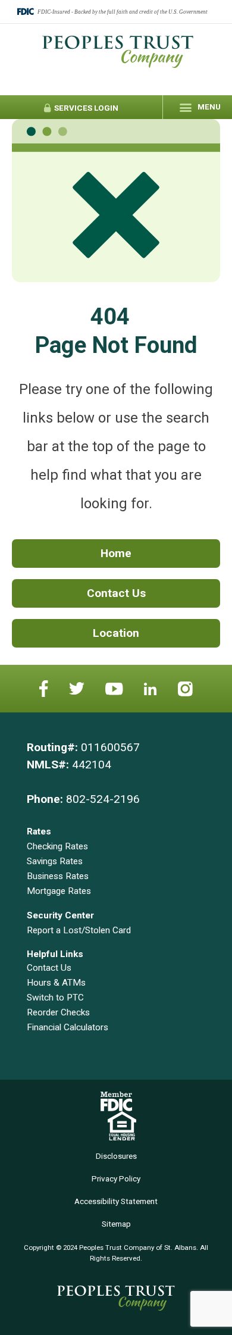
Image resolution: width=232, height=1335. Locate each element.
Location (116, 633)
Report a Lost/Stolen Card (79, 930)
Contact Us (116, 593)
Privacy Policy (116, 1178)
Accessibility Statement (116, 1201)
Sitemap (116, 1224)
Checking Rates (57, 846)
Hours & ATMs (56, 982)
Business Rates (58, 876)
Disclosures (116, 1156)
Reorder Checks (58, 1012)
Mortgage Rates (59, 891)
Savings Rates (55, 861)
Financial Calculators (67, 1027)
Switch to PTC (55, 997)
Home (116, 553)
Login (85, 108)
